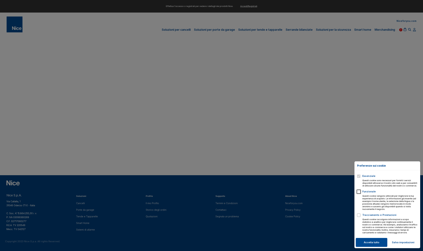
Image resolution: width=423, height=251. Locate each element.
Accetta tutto (371, 242)
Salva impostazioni (403, 242)
